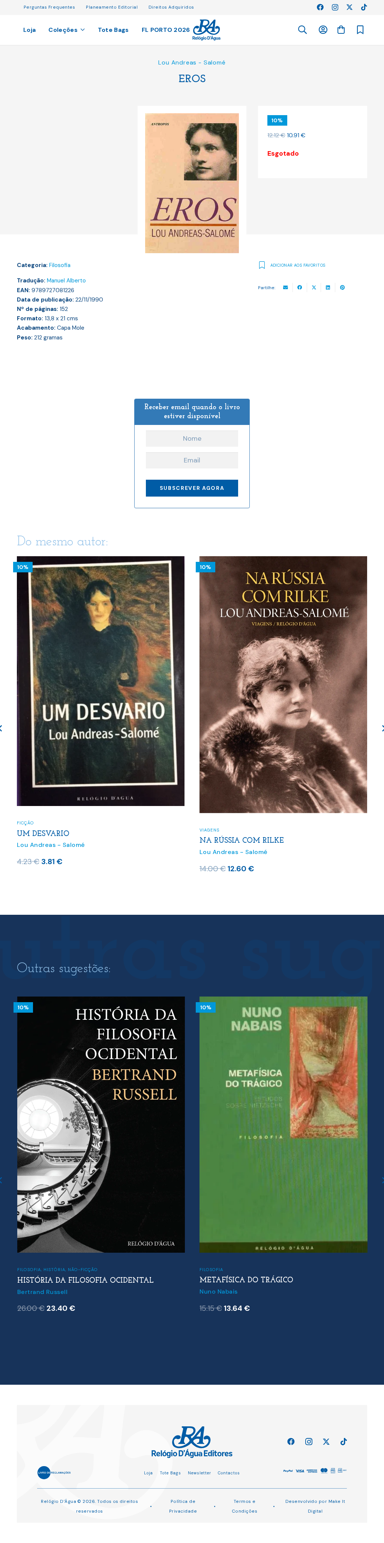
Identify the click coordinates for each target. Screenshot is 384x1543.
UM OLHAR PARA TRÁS (242, 825)
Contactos (229, 1472)
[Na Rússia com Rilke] (101, 561)
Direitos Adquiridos (171, 7)
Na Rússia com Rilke (59, 841)
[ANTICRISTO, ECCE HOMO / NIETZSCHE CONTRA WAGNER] (283, 1001)
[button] (302, 30)
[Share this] (300, 287)
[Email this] (286, 287)
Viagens (27, 830)
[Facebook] (320, 7)
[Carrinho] (341, 29)
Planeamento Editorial (112, 7)
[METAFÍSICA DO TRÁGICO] (100, 1001)
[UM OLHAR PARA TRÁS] (284, 561)
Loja (148, 1472)
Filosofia (59, 265)
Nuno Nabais (36, 1291)
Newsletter (199, 1472)
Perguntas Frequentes (49, 7)
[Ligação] (206, 30)
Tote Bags (170, 1472)
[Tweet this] (314, 287)
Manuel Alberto (66, 280)
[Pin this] (342, 287)
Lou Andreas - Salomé (191, 62)
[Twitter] (349, 7)
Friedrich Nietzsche (230, 1315)
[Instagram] (335, 7)
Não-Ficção (215, 814)
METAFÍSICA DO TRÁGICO (64, 1280)
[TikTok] (364, 7)
